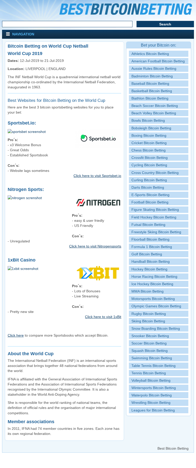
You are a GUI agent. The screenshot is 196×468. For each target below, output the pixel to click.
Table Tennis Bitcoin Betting (153, 366)
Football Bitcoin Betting (149, 202)
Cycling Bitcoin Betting (149, 165)
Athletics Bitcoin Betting (150, 54)
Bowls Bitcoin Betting (148, 120)
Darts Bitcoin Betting (147, 187)
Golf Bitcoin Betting (146, 254)
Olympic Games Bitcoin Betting (156, 306)
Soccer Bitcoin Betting (149, 343)
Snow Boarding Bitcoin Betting (155, 328)
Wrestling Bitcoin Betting (150, 403)
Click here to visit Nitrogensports (95, 246)
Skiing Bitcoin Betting (148, 321)
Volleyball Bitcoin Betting (150, 380)
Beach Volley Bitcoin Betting (153, 113)
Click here (16, 335)
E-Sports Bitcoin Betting (150, 195)
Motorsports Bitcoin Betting (153, 299)
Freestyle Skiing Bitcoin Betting (156, 232)
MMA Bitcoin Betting (147, 291)
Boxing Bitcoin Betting (148, 135)
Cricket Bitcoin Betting (149, 143)
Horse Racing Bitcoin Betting (154, 276)
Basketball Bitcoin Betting (151, 91)
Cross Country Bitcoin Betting (155, 173)
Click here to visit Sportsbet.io (97, 176)
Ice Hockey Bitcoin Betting (152, 284)
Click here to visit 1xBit (103, 317)
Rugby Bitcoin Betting (148, 314)
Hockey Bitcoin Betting (149, 269)
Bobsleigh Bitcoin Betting (151, 128)
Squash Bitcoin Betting (149, 351)
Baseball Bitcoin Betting (150, 83)
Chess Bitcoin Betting (148, 150)
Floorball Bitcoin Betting (150, 239)
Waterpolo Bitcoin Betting (151, 395)
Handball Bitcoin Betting (150, 261)
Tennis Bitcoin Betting (148, 373)
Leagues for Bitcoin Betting (153, 410)
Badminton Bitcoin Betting (152, 76)
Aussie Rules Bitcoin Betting (153, 68)
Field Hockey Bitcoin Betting (153, 217)
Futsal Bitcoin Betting (148, 225)
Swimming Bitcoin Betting (151, 358)
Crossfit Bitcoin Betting (149, 158)
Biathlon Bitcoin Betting (149, 98)
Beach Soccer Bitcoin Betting (154, 106)
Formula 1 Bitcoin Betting (151, 247)
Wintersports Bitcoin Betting (153, 388)
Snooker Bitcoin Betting (150, 336)
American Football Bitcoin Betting (158, 61)
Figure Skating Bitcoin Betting (155, 210)
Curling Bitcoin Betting (149, 180)
